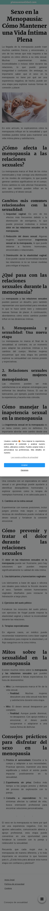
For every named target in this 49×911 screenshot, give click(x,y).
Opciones (24, 470)
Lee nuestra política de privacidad (24, 457)
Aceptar (24, 465)
